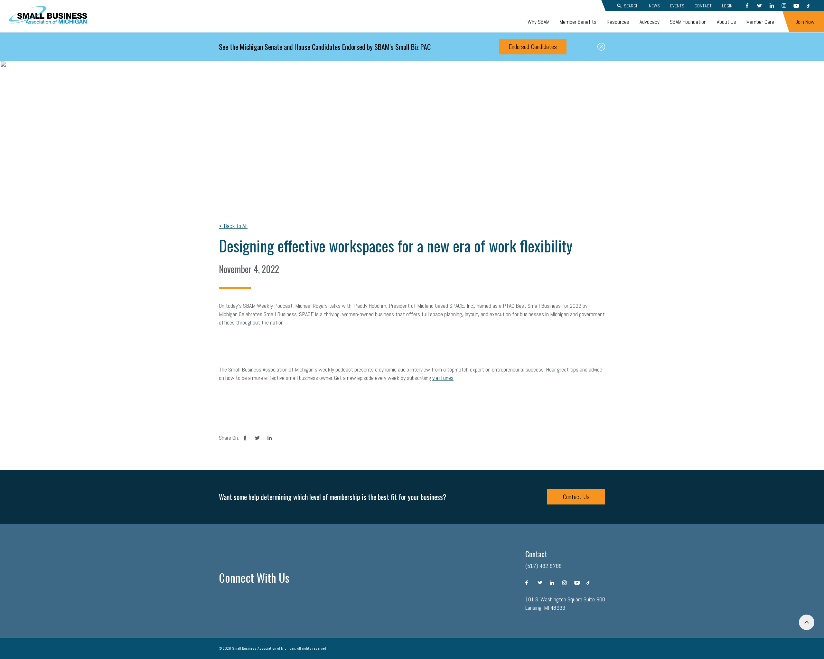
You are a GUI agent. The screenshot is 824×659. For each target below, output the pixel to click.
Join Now (804, 21)
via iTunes (443, 377)
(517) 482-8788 (543, 566)
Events (677, 6)
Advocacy (650, 21)
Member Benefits (578, 21)
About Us (726, 21)
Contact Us (576, 497)
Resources (618, 21)
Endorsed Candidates (533, 46)
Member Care (760, 21)
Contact (703, 6)
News (654, 6)
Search (631, 6)
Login (727, 6)
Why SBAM (538, 21)
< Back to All (233, 226)
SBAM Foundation (688, 21)
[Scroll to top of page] (806, 622)
